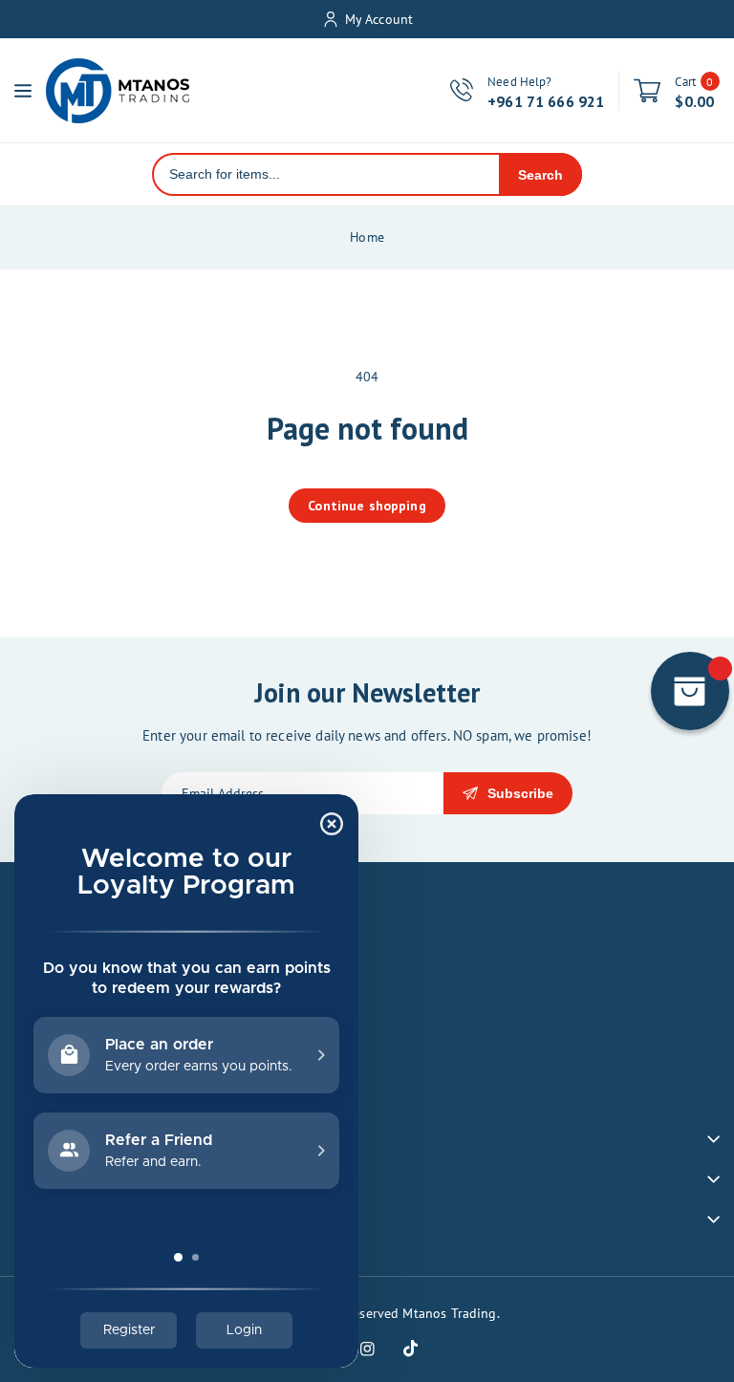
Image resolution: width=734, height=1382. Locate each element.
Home (367, 237)
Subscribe (520, 793)
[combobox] (326, 174)
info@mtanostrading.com (113, 1052)
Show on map (59, 1094)
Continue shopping (367, 505)
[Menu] (23, 90)
